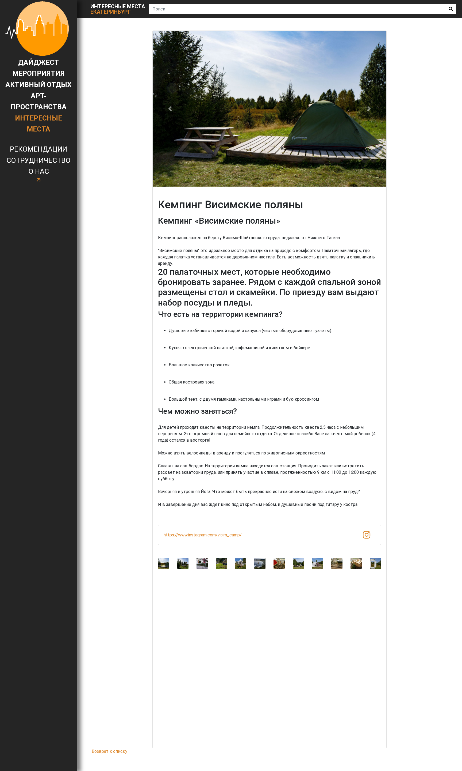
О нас (38, 171)
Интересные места (117, 9)
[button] (170, 109)
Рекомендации (38, 149)
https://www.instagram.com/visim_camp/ (203, 534)
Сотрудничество (38, 160)
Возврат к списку (109, 751)
